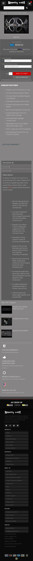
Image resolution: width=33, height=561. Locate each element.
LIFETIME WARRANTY (11, 145)
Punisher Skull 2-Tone (20, 318)
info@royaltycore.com (12, 531)
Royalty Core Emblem (20, 330)
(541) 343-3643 (10, 528)
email (10, 187)
